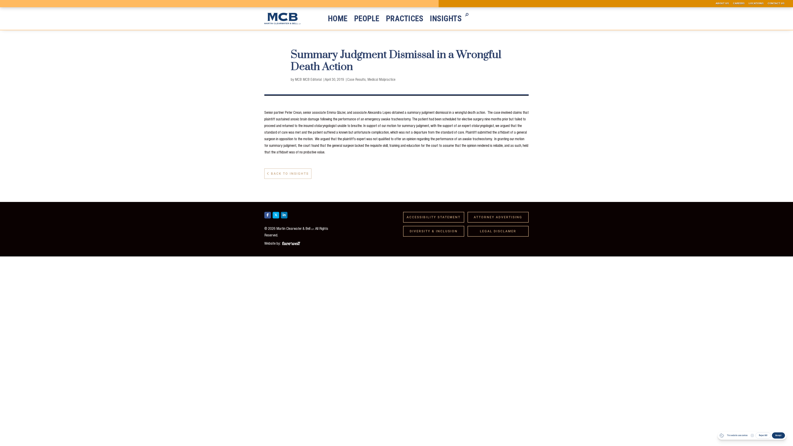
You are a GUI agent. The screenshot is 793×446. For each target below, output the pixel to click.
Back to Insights (288, 174)
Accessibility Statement (435, 217)
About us (722, 3)
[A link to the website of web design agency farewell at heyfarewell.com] (291, 242)
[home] (285, 18)
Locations (756, 3)
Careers (738, 3)
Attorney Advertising (499, 217)
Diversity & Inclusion (435, 231)
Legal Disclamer (499, 231)
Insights (446, 18)
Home (338, 18)
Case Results (356, 79)
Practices (405, 18)
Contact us (776, 3)
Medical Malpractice (381, 79)
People (366, 18)
